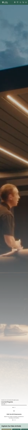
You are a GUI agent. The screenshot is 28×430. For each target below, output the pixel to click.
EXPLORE (3, 403)
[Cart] (23, 2)
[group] (14, 204)
